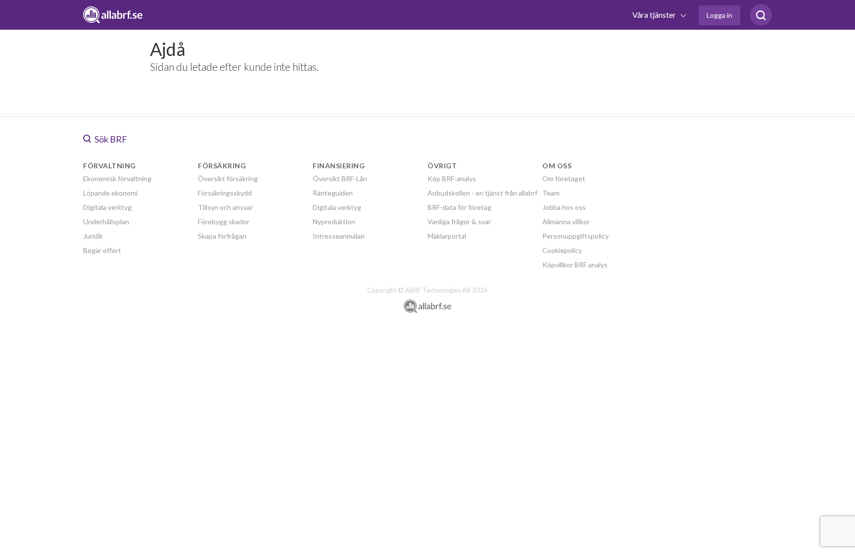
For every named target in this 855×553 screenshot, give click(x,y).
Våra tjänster (654, 14)
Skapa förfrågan (222, 236)
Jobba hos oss (564, 207)
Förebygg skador (223, 221)
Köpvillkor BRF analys (575, 264)
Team (551, 193)
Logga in (719, 15)
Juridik (93, 236)
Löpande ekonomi (110, 193)
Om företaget (563, 178)
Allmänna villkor (566, 221)
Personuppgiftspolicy (575, 236)
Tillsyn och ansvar (225, 207)
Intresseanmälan (339, 236)
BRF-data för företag (459, 207)
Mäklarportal (447, 236)
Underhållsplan (106, 221)
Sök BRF (110, 139)
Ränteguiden (333, 193)
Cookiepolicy (562, 250)
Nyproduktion (334, 221)
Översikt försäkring (228, 178)
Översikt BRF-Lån (340, 178)
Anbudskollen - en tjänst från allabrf (482, 193)
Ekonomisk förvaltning (117, 178)
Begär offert (102, 250)
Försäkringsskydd (225, 193)
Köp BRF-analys (452, 178)
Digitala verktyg (107, 207)
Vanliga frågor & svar (459, 221)
